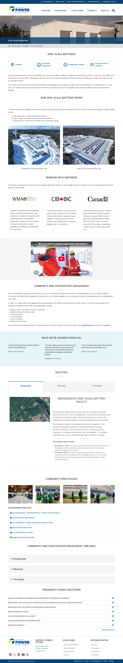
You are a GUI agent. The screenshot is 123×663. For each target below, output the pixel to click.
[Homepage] (9, 46)
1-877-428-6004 (42, 648)
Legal (86, 661)
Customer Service (93, 2)
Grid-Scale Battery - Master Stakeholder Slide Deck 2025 (32, 523)
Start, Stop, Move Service (75, 2)
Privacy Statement (96, 661)
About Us (105, 11)
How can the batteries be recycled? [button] (21, 616)
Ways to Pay (60, 2)
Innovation (26, 46)
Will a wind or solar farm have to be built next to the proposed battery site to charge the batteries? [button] (45, 603)
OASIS (105, 661)
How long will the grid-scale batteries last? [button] (24, 621)
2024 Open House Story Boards (23, 518)
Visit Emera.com (78, 661)
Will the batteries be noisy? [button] (18, 612)
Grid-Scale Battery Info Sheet (22, 533)
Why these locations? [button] (16, 625)
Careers (66, 655)
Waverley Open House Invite (22, 528)
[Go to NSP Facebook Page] (10, 654)
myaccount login (109, 2)
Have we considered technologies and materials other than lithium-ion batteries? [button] (39, 598)
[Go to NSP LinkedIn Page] (19, 654)
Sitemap (111, 661)
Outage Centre (47, 2)
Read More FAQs (108, 630)
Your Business (60, 11)
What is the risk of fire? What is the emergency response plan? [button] (32, 607)
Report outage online (42, 646)
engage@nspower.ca (88, 325)
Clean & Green (77, 11)
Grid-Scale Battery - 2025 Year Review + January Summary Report (36, 513)
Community (92, 11)
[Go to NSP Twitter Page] (15, 654)
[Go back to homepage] (12, 2)
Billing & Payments (69, 648)
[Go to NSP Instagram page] (27, 654)
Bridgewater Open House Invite (23, 537)
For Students (95, 655)
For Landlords (95, 651)
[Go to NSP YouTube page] (23, 654)
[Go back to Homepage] (19, 642)
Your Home (45, 11)
